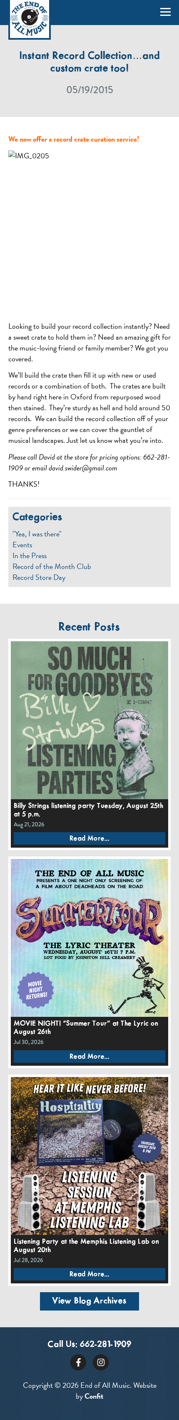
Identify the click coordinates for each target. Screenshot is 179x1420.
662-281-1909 (106, 1344)
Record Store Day (38, 577)
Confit (94, 1396)
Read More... (89, 838)
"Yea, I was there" (37, 533)
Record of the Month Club (51, 566)
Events (22, 544)
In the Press (29, 555)
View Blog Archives (89, 1301)
